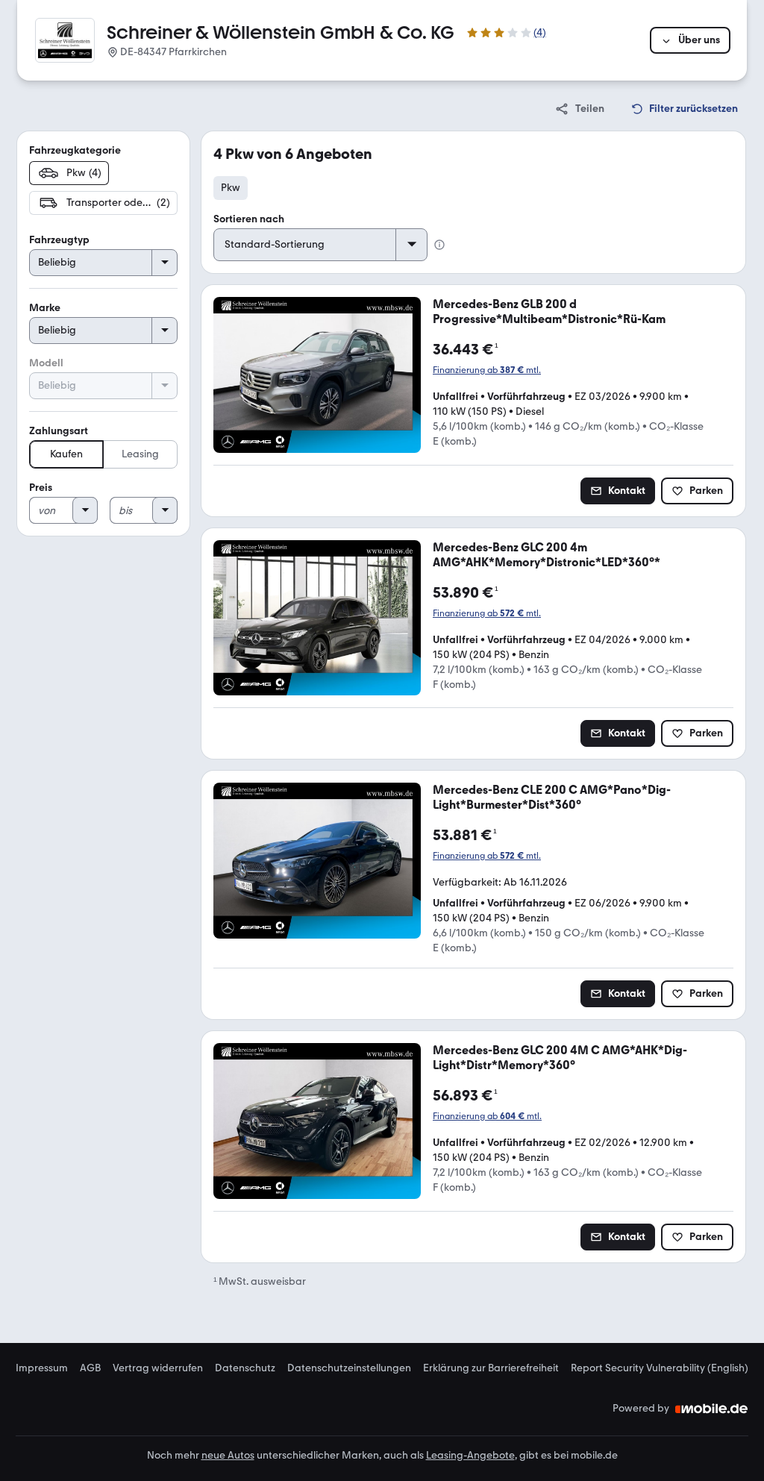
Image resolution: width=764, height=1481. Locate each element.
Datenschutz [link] (245, 1368)
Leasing (140, 454)
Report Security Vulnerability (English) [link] (659, 1368)
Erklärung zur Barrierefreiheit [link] (491, 1368)
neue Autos (227, 1455)
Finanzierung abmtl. (487, 370)
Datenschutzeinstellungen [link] (349, 1368)
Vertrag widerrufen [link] (158, 1368)
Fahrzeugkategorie (75, 150)
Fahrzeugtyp (59, 240)
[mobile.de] (711, 1409)
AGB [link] (90, 1368)
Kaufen (66, 454)
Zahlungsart (58, 431)
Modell (46, 363)
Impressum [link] (42, 1368)
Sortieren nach (248, 219)
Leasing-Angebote (470, 1455)
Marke (44, 307)
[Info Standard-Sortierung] (439, 245)
